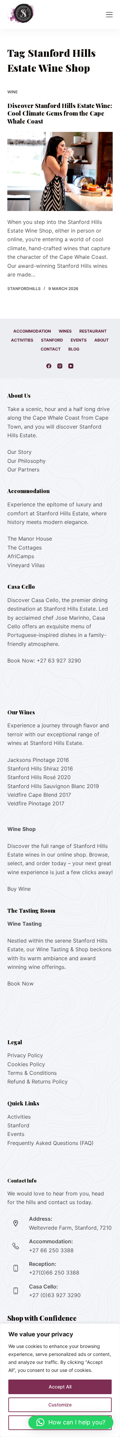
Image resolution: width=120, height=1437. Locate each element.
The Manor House (29, 538)
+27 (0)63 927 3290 (55, 1295)
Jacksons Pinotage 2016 (38, 760)
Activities (22, 340)
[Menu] (109, 14)
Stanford (52, 340)
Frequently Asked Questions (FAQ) (50, 1143)
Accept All (60, 1386)
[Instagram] (59, 365)
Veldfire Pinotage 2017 (35, 803)
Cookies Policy (26, 1064)
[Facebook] (48, 365)
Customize (60, 1404)
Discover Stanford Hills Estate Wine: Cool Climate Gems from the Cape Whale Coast (59, 113)
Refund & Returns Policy (37, 1081)
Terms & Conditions (32, 1073)
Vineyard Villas (26, 565)
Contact (51, 349)
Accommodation (32, 331)
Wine (12, 91)
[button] (70, 1422)
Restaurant (93, 331)
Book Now (20, 983)
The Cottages (24, 547)
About (101, 340)
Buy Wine (19, 888)
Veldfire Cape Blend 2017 (39, 794)
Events (79, 340)
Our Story (19, 452)
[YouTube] (70, 365)
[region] (60, 1380)
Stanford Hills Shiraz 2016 (40, 768)
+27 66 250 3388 (51, 1250)
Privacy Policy (25, 1055)
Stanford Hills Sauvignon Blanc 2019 (53, 786)
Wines (65, 331)
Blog (73, 349)
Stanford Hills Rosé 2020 (39, 777)
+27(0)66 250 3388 (54, 1272)
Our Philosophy (26, 461)
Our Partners (23, 469)
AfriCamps (20, 556)
